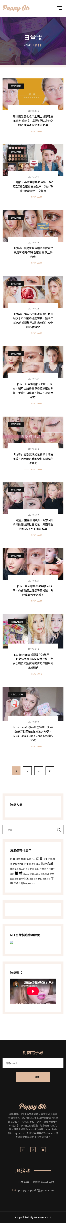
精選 (12, 869)
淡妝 (31, 879)
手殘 (49, 869)
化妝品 (23, 883)
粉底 (18, 859)
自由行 (38, 868)
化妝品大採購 (17, 621)
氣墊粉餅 (46, 879)
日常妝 (27, 864)
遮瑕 (33, 864)
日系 (36, 879)
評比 (34, 883)
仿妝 (15, 864)
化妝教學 (47, 863)
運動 (29, 883)
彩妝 (28, 859)
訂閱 (37, 1077)
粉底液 (26, 874)
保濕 (32, 874)
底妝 (12, 859)
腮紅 (40, 878)
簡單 (52, 874)
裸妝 (38, 864)
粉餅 (16, 879)
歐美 (47, 874)
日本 (33, 859)
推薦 (19, 873)
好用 (23, 859)
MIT (52, 869)
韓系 (43, 874)
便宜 (21, 864)
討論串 (37, 874)
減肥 (12, 874)
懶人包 (22, 868)
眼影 (50, 859)
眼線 (12, 879)
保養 (39, 858)
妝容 (21, 879)
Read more (36, 131)
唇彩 (32, 868)
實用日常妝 (16, 86)
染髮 (27, 869)
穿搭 (16, 883)
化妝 (26, 878)
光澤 (45, 859)
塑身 (16, 869)
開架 (44, 868)
